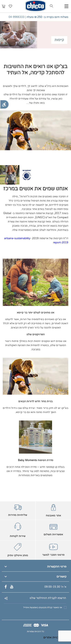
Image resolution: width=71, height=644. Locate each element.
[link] (4, 104)
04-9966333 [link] (16, 17)
